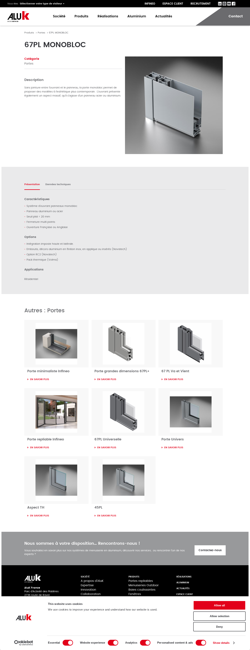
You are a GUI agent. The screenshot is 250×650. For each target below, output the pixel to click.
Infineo (150, 3)
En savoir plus (39, 379)
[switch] (113, 643)
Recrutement (201, 3)
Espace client (173, 3)
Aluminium (136, 16)
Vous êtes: (13, 4)
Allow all (219, 605)
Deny (219, 626)
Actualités (163, 16)
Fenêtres (134, 594)
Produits (81, 16)
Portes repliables (140, 580)
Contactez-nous (210, 550)
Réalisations (108, 16)
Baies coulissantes (141, 589)
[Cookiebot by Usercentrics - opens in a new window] (24, 643)
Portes (41, 33)
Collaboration (91, 594)
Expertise (87, 585)
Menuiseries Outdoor (143, 585)
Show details (221, 642)
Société (59, 16)
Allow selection (219, 616)
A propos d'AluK (92, 580)
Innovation (88, 589)
